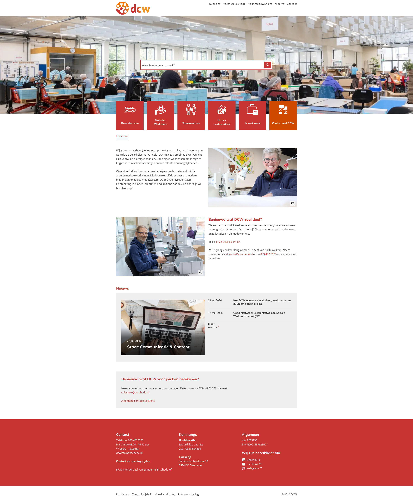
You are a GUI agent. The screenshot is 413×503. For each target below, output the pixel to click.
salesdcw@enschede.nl (135, 392)
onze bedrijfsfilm (228, 242)
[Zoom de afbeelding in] (252, 177)
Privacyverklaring (188, 494)
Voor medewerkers (260, 3)
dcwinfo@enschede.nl (239, 254)
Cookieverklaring (165, 494)
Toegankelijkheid (142, 494)
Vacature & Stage (234, 3)
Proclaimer (123, 494)
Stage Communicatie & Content (158, 346)
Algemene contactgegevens (138, 400)
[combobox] (201, 65)
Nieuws (279, 3)
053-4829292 (268, 254)
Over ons (214, 3)
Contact (292, 3)
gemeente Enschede (158, 469)
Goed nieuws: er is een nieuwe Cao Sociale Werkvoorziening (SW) (259, 314)
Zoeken (267, 65)
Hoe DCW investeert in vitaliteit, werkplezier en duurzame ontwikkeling (262, 302)
